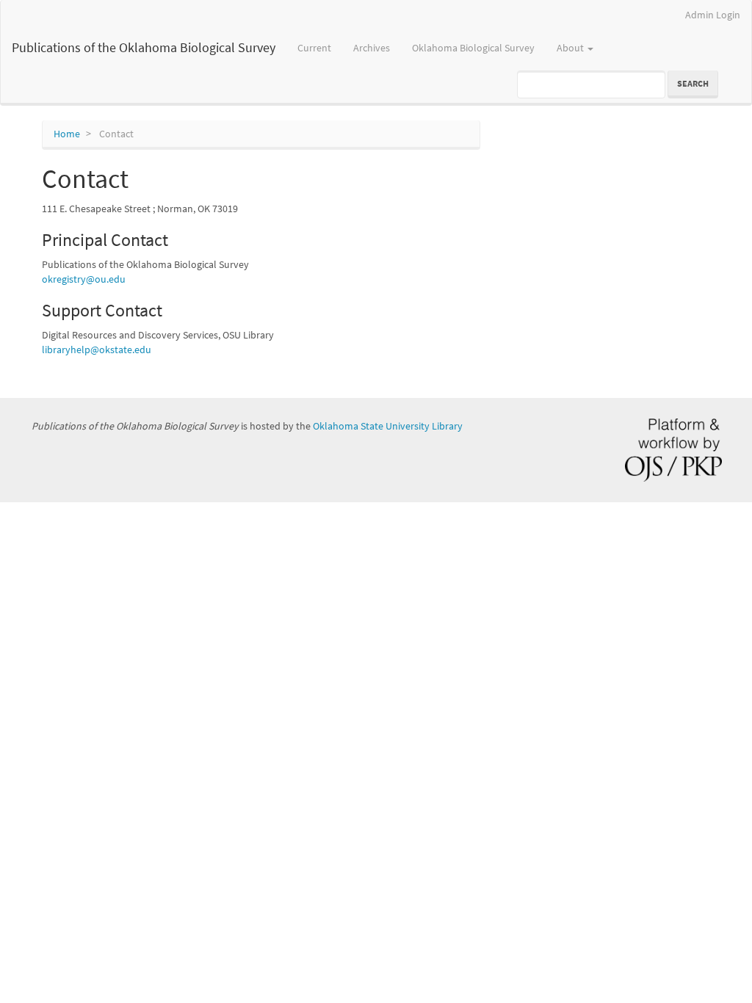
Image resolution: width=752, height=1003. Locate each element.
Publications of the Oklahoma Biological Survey (143, 47)
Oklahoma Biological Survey (473, 47)
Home (67, 133)
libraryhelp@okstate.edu (96, 349)
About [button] (571, 47)
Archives (371, 47)
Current (314, 47)
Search (693, 83)
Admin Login (712, 14)
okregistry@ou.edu (84, 279)
